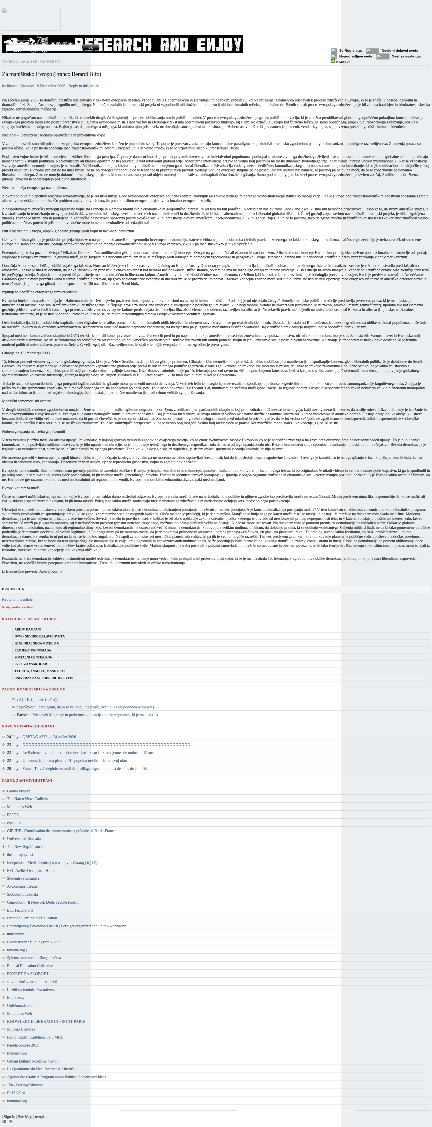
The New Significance (24, 846)
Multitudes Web (19, 807)
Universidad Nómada (24, 838)
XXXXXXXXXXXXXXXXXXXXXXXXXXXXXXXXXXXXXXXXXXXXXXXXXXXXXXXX (106, 744)
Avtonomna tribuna (22, 886)
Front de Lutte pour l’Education (32, 918)
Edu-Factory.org (20, 910)
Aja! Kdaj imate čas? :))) (38, 699)
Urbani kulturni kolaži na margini (33, 1061)
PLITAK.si (16, 1093)
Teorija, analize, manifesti (39, 671)
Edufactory (15, 997)
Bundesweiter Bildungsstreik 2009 (34, 942)
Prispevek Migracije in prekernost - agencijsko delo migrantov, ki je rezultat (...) (95, 715)
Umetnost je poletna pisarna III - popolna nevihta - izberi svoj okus (75, 760)
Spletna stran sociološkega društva (34, 958)
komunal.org (17, 1101)
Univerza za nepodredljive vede (44, 678)
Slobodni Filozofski (22, 894)
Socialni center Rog (33, 657)
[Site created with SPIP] (4, 1123)
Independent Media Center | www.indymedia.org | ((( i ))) (52, 862)
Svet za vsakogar (406, 56)
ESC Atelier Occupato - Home (31, 870)
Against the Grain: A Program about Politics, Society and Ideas (56, 1077)
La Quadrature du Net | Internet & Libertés (40, 1069)
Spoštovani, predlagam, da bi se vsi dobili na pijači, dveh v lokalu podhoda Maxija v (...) (88, 707)
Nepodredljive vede (355, 56)
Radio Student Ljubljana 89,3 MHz (35, 1037)
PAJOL (13, 815)
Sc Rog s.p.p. (350, 50)
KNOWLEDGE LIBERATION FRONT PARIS (46, 1021)
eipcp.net (14, 823)
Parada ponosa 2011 (23, 1045)
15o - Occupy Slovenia (25, 1085)
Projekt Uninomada (32, 650)
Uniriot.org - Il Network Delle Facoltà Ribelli (42, 902)
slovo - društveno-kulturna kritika (33, 982)
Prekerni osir (17, 1053)
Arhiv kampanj (28, 629)
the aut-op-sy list (20, 854)
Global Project (18, 791)
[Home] (31, 29)
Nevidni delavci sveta (400, 50)
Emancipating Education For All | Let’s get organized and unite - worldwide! (67, 926)
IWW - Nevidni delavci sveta (39, 636)
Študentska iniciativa (23, 878)
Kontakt (343, 62)
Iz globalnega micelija (36, 643)
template (41, 1117)
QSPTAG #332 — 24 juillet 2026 (49, 737)
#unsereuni (15, 934)
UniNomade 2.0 (19, 1005)
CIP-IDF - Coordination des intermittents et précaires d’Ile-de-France (61, 831)
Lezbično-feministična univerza (31, 990)
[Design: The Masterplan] (10, 1123)
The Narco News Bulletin (27, 799)
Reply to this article (83, 86)
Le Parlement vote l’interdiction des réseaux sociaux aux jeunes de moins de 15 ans (88, 752)
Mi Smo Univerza (21, 1029)
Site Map (25, 1117)
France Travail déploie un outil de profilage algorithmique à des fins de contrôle (85, 768)
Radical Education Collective (30, 966)
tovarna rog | (17, 950)
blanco (12, 86)
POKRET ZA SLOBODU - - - (31, 974)
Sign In (9, 1117)
